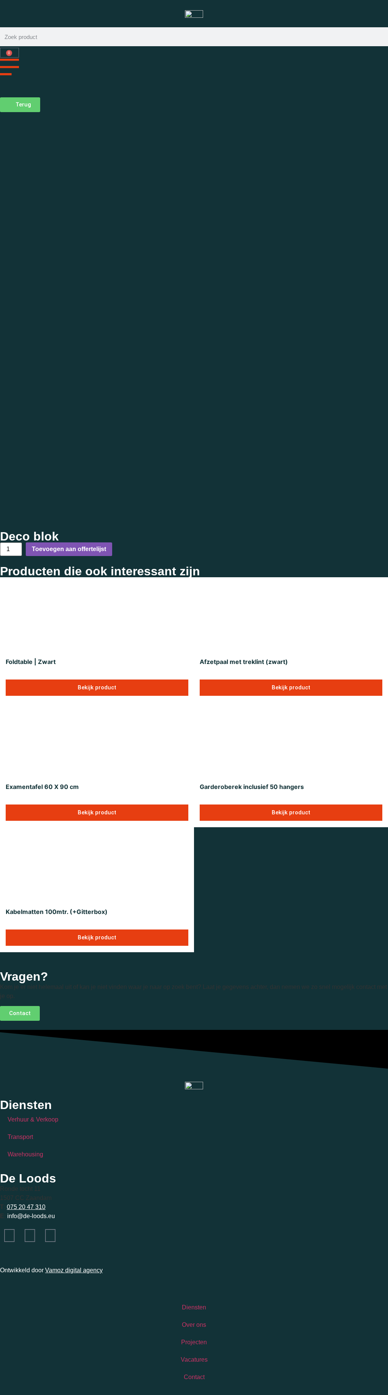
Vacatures (194, 1359)
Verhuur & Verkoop (33, 1119)
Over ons (194, 1325)
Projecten (194, 1342)
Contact (194, 1377)
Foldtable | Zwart (31, 661)
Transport (20, 1137)
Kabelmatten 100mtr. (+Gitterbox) (57, 911)
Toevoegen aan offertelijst (69, 549)
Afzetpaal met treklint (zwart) (244, 661)
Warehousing (25, 1154)
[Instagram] (9, 1235)
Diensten (194, 1307)
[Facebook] (29, 1235)
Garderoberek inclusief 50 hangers (252, 786)
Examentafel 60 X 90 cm (42, 786)
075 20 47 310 (26, 1207)
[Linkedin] (50, 1235)
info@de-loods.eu (30, 1216)
